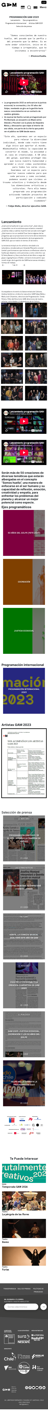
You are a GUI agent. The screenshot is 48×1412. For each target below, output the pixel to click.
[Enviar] (43, 1307)
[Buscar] (29, 7)
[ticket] (35, 7)
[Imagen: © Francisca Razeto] (13, 277)
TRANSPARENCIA (9, 1289)
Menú (43, 7)
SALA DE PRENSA (24, 1289)
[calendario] (23, 7)
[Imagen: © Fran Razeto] (12, 360)
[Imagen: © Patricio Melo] (12, 310)
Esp (44, 2)
